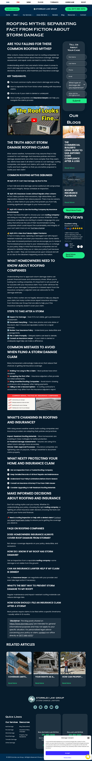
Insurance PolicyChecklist (24, 731)
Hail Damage (9, 726)
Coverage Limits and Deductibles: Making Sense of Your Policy (17, 677)
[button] (88, 738)
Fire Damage (9, 730)
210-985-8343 (48, 735)
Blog (62, 15)
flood (40, 2)
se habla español (12, 9)
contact (42, 632)
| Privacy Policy (41, 757)
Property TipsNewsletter (23, 736)
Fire (18, 2)
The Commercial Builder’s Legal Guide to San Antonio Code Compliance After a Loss (73, 152)
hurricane (69, 2)
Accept (67, 753)
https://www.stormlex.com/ (21, 624)
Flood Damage (10, 736)
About (15, 15)
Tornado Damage (11, 739)
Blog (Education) (24, 726)
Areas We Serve (42, 15)
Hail (8, 2)
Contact (83, 15)
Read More (69, 168)
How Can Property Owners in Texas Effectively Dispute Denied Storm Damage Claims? (72, 677)
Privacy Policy (67, 757)
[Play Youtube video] (34, 120)
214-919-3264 (75, 735)
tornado (54, 2)
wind (29, 2)
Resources (71, 15)
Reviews (55, 15)
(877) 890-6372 (78, 9)
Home (8, 15)
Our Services (27, 15)
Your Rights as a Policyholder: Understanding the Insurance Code (45, 677)
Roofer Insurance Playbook (71, 193)
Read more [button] (71, 241)
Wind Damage (9, 733)
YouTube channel (37, 228)
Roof (83, 2)
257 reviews (75, 226)
